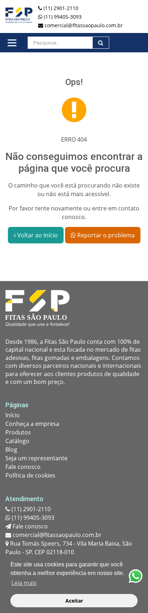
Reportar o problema (105, 235)
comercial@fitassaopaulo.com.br (56, 535)
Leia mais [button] (24, 583)
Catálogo (17, 441)
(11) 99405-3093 (32, 518)
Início (12, 415)
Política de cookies (30, 475)
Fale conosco (23, 467)
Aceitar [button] (74, 600)
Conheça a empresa (32, 424)
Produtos (18, 432)
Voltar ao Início (37, 235)
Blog (11, 449)
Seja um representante (36, 458)
